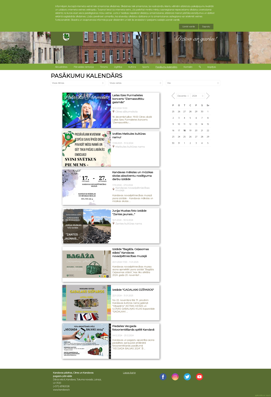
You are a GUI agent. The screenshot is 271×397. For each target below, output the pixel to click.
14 (202, 124)
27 (184, 111)
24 (179, 136)
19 (190, 130)
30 (202, 111)
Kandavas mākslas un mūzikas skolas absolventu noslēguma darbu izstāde (132, 176)
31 (179, 143)
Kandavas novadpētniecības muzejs (132, 189)
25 (173, 111)
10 (179, 124)
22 (208, 130)
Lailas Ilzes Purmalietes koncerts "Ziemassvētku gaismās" (128, 99)
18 (184, 130)
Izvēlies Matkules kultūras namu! (129, 135)
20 (196, 130)
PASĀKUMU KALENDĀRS (86, 75)
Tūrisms (104, 66)
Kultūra (132, 66)
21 (202, 130)
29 (196, 111)
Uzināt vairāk (188, 26)
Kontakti (188, 66)
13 (196, 124)
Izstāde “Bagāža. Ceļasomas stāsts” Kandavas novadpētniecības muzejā (130, 253)
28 (190, 111)
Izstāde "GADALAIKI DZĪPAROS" (133, 289)
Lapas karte (129, 372)
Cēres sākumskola (126, 111)
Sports (145, 66)
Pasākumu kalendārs (166, 66)
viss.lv (268, 395)
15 (208, 124)
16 (173, 130)
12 (190, 124)
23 (173, 136)
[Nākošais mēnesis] (208, 96)
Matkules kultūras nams (130, 147)
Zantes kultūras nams (128, 223)
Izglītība (118, 66)
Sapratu (206, 26)
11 (184, 124)
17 (179, 130)
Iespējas (211, 66)
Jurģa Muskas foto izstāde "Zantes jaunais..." (129, 212)
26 (179, 111)
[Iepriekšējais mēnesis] (173, 96)
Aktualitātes (61, 66)
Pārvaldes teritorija (84, 66)
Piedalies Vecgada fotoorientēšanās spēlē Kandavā (133, 327)
